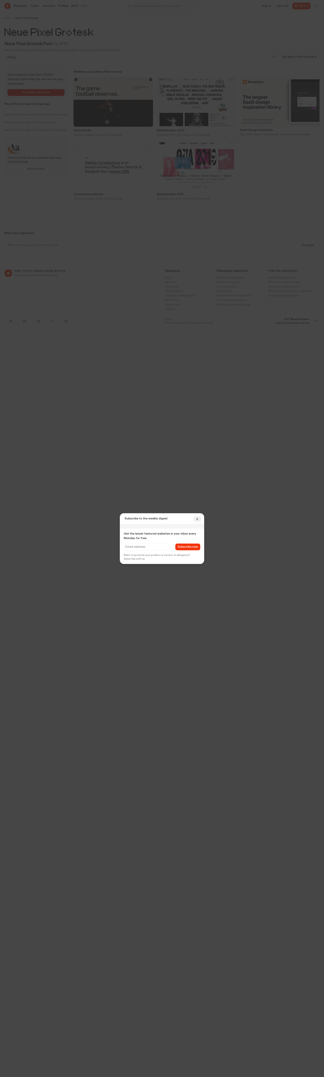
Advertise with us (134, 559)
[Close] (197, 519)
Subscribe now (188, 546)
